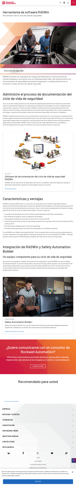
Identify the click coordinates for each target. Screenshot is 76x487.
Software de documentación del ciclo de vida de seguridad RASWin (26, 133)
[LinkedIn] (9, 452)
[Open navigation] (73, 3)
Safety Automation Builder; (12, 278)
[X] (38, 452)
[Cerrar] (72, 472)
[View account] (68, 3)
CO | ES (38, 457)
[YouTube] (52, 452)
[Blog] (66, 452)
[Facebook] (23, 452)
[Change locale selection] (64, 3)
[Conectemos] (74, 460)
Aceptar (38, 481)
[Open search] (60, 3)
